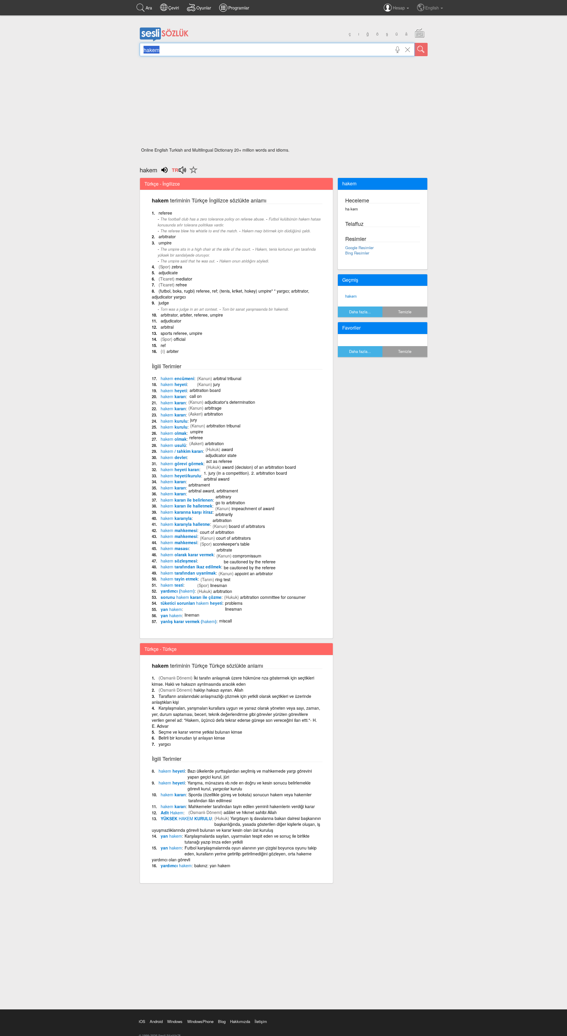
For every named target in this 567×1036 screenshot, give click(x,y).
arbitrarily (224, 514)
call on (196, 396)
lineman (192, 615)
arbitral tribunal (227, 378)
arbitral (167, 327)
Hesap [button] (399, 8)
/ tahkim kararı (182, 451)
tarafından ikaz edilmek (191, 567)
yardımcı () (178, 591)
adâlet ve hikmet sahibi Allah (250, 812)
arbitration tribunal (223, 426)
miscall (225, 621)
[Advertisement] (284, 103)
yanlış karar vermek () (188, 621)
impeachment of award (253, 508)
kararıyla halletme (185, 524)
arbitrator (167, 236)
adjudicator (171, 321)
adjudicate (168, 272)
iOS (142, 1021)
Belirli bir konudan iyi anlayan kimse (192, 738)
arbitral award (216, 479)
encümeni (177, 378)
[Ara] (421, 49)
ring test (222, 579)
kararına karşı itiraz (187, 512)
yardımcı (176, 865)
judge (164, 303)
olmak (174, 433)
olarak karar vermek (187, 554)
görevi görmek (182, 463)
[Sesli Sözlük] (164, 40)
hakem (351, 296)
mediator (184, 279)
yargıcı (165, 744)
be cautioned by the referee (250, 562)
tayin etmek (179, 579)
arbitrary (223, 497)
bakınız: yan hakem (212, 865)
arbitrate (224, 550)
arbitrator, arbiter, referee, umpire (192, 315)
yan (171, 609)
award (227, 449)
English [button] (432, 8)
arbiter (173, 351)
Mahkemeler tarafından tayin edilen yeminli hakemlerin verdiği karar (251, 806)
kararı (173, 396)
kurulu (174, 421)
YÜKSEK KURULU (186, 818)
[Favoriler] (192, 173)
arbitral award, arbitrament (213, 491)
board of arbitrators (247, 526)
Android (156, 1021)
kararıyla (176, 518)
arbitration (213, 414)
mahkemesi (179, 530)
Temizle (404, 311)
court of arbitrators (233, 538)
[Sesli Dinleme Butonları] (179, 172)
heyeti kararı (180, 469)
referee (165, 213)
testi (172, 585)
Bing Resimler (357, 253)
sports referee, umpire (181, 333)
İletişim (261, 1021)
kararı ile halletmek (186, 506)
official (179, 339)
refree (181, 285)
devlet (174, 457)
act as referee (219, 461)
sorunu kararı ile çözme (191, 597)
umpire (165, 243)
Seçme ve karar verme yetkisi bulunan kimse (200, 732)
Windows (175, 1021)
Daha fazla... (360, 311)
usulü (173, 445)
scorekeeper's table (231, 544)
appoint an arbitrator (254, 573)
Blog (222, 1021)
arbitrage (213, 408)
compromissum (247, 556)
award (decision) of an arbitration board (259, 467)
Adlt (172, 812)
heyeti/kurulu (181, 476)
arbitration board (205, 390)
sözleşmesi (179, 561)
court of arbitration (217, 532)
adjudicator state (221, 455)
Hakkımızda (240, 1021)
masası (175, 548)
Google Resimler (359, 247)
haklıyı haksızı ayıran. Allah (218, 690)
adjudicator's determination (230, 402)
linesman (218, 585)
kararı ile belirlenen (187, 500)
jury (216, 384)
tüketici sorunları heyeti (191, 603)
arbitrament (199, 485)
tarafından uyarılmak (188, 573)
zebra (177, 267)
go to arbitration (230, 502)
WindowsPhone (200, 1021)
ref (163, 345)
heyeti (174, 384)
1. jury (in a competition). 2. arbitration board (245, 473)
